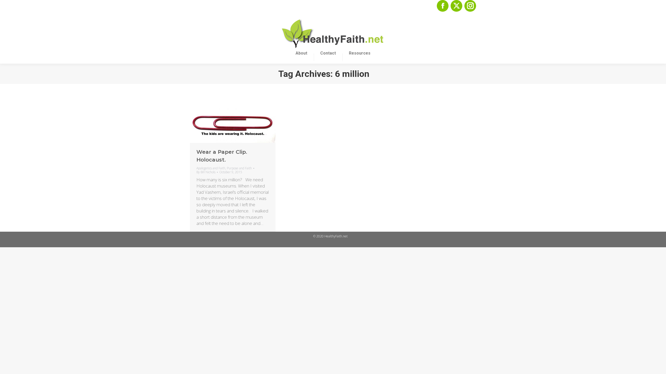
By (205, 172)
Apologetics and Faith (210, 168)
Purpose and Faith (239, 168)
